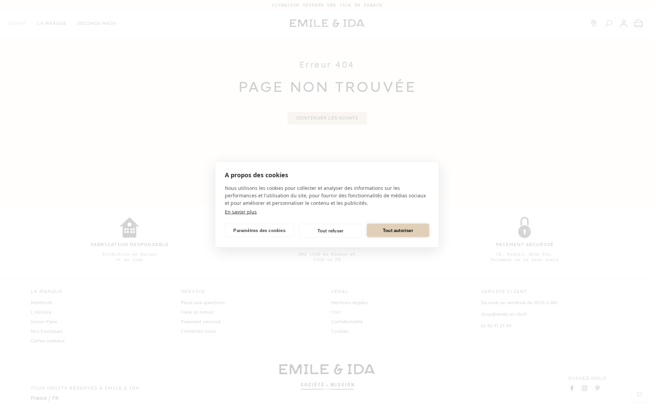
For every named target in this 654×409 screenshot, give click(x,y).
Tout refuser (330, 230)
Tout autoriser (398, 230)
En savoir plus (241, 212)
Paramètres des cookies (259, 230)
